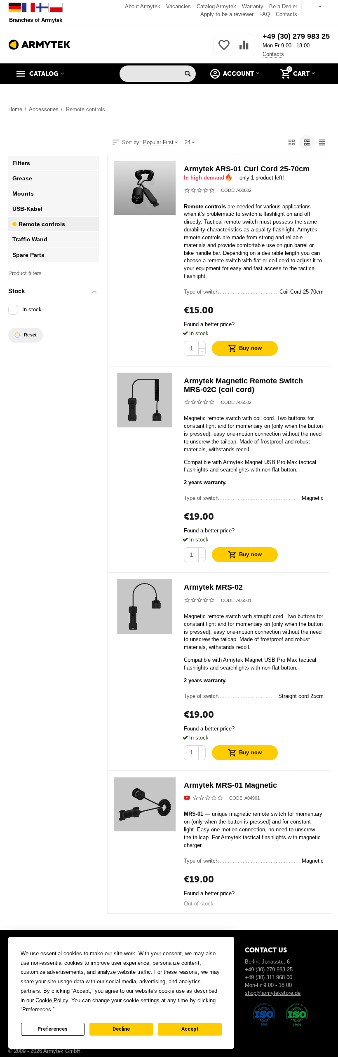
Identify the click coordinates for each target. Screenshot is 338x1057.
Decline (121, 1029)
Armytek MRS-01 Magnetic (230, 785)
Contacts (286, 14)
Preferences (53, 1029)
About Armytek (142, 6)
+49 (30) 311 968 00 (268, 977)
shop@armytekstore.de (272, 993)
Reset (30, 334)
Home (15, 109)
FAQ (264, 14)
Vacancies (178, 6)
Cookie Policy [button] (51, 1000)
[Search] (187, 73)
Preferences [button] (36, 1009)
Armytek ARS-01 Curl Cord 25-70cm (247, 169)
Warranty (252, 6)
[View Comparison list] (244, 50)
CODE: (228, 190)
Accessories (44, 109)
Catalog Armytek (216, 6)
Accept (190, 1029)
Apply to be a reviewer (227, 14)
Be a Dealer (283, 6)
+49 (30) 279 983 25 (296, 36)
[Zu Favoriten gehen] (223, 50)
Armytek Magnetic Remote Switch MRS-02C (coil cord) (243, 385)
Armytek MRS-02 (213, 587)
